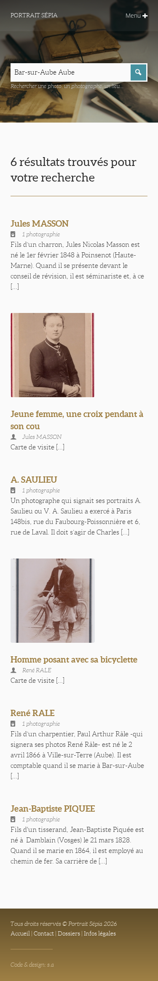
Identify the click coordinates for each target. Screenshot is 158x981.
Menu (134, 15)
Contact (44, 933)
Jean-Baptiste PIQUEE (53, 808)
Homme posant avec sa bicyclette (74, 659)
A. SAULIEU (34, 479)
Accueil (20, 933)
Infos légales (100, 933)
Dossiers (69, 933)
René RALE (32, 713)
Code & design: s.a (32, 964)
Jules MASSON (40, 223)
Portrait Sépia (34, 15)
